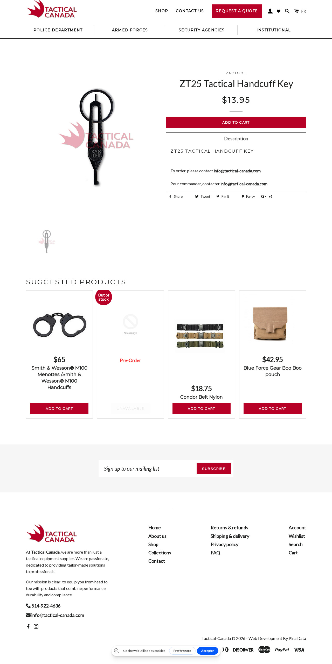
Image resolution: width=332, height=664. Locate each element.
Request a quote (237, 11)
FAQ (215, 552)
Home (154, 527)
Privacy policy (224, 544)
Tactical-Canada (216, 638)
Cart (293, 552)
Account (297, 527)
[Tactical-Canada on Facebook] (29, 626)
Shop (161, 11)
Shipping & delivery (230, 536)
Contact (156, 561)
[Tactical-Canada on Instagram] (36, 626)
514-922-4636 (45, 606)
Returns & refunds (229, 527)
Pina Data (297, 638)
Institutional (274, 30)
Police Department (58, 30)
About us (157, 536)
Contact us (190, 11)
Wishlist (297, 536)
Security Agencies (202, 30)
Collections (159, 552)
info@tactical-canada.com (57, 615)
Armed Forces (130, 30)
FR (303, 11)
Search (296, 544)
